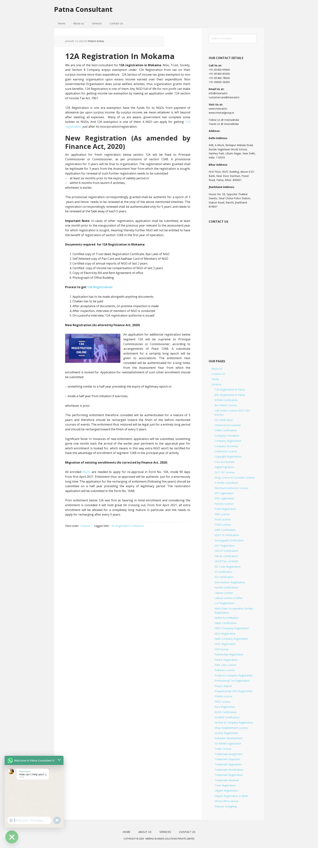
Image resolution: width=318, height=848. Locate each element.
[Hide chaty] (11, 836)
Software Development (228, 738)
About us (217, 368)
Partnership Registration (229, 654)
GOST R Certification (227, 535)
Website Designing (226, 806)
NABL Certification (226, 623)
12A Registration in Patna (230, 389)
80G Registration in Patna (230, 395)
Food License (223, 519)
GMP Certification (225, 530)
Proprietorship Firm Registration (234, 691)
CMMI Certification (226, 430)
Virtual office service (227, 801)
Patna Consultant (83, 9)
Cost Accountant (224, 462)
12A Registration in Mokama (127, 526)
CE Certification (224, 420)
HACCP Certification (226, 550)
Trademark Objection (227, 759)
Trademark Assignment (228, 754)
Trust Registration (225, 785)
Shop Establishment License (231, 728)
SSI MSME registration (228, 743)
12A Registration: (100, 287)
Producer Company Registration (234, 675)
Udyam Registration (226, 790)
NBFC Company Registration (232, 628)
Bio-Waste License (226, 405)
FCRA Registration (225, 509)
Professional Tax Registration (232, 680)
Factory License (224, 503)
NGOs (86, 472)
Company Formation (227, 435)
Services (216, 384)
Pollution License (225, 670)
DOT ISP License (225, 472)
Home (215, 379)
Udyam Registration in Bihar (231, 796)
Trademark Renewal (227, 780)
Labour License (224, 593)
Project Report (223, 686)
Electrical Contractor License (231, 488)
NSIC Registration (225, 644)
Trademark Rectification (229, 769)
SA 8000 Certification (227, 717)
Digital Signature (224, 467)
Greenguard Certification (229, 540)
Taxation (85, 526)
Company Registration (228, 441)
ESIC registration (224, 498)
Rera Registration (225, 707)
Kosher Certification (226, 587)
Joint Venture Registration (230, 582)
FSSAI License (223, 524)
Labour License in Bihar (229, 598)
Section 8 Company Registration (234, 722)
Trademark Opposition (228, 764)
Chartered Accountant (228, 425)
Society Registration (226, 733)
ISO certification (224, 577)
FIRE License (222, 514)
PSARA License (223, 696)
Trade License (223, 748)
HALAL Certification (226, 556)
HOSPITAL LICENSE (226, 561)
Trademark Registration (229, 775)
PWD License (222, 701)
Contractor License (226, 451)
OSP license (222, 649)
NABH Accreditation (226, 617)
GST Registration (225, 545)
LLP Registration (224, 603)
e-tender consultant (226, 482)
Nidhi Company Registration (231, 638)
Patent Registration (226, 660)
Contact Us (218, 374)
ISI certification (223, 572)
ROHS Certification (226, 712)
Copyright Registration (228, 456)
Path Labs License (225, 665)
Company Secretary (226, 446)
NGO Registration (225, 633)
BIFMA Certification (226, 400)
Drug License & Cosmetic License (235, 477)
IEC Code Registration (228, 566)
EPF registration (224, 493)
